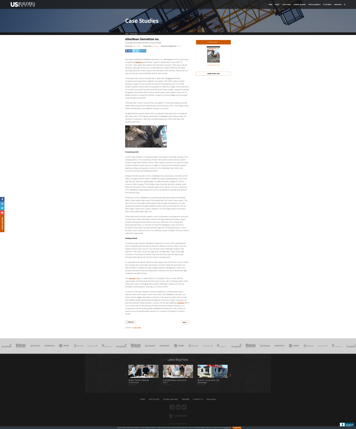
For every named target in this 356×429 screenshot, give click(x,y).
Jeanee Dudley (137, 46)
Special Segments (314, 4)
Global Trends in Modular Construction (138, 381)
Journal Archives (300, 4)
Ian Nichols (155, 46)
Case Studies (286, 4)
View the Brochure (213, 65)
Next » (185, 322)
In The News (327, 4)
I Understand (237, 427)
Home (270, 4)
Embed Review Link (213, 74)
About (277, 4)
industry (138, 62)
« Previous (130, 322)
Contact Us (198, 399)
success (132, 278)
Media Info (338, 4)
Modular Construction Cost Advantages (208, 381)
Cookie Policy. (227, 427)
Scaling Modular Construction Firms (175, 381)
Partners (186, 399)
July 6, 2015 (137, 328)
